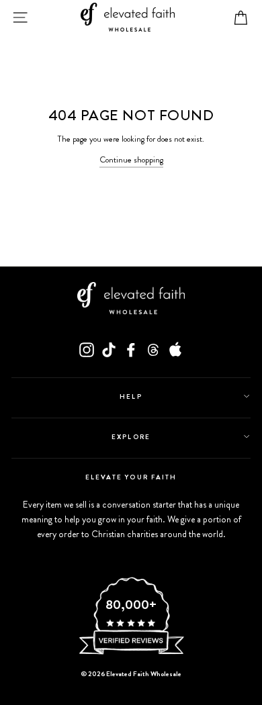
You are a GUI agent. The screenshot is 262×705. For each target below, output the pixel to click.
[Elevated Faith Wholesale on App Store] (175, 350)
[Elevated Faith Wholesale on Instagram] (86, 349)
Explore (131, 437)
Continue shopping (131, 160)
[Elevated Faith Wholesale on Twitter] (153, 349)
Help (131, 396)
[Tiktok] (108, 349)
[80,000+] (131, 653)
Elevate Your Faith (131, 477)
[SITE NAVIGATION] (20, 17)
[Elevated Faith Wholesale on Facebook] (131, 349)
